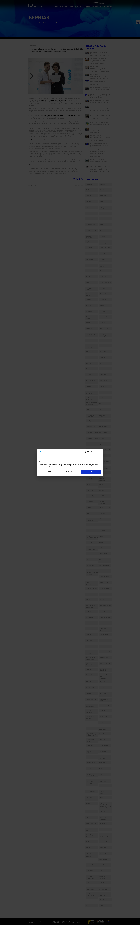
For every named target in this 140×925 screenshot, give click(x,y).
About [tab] (91, 457)
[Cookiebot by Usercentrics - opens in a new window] (85, 452)
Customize (69, 471)
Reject (49, 471)
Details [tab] (70, 457)
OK (91, 471)
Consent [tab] (48, 457)
